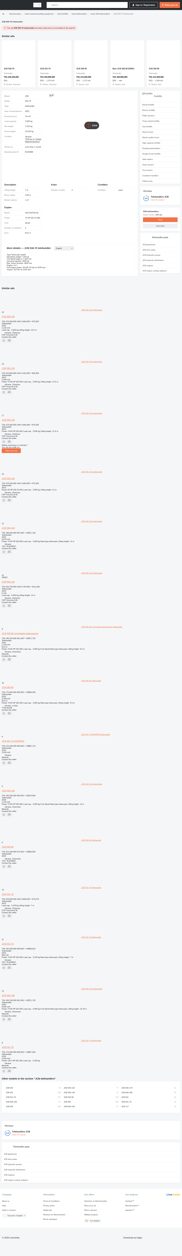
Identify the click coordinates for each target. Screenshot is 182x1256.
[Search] (49, 5)
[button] (4, 340)
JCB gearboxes (148, 244)
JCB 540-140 (8, 528)
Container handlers (150, 176)
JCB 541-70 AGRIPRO (13, 741)
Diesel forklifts (148, 105)
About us (5, 1201)
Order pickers (148, 165)
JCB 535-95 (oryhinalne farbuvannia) (20, 633)
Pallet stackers (148, 116)
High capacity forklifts (151, 143)
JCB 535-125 (8, 316)
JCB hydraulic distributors (153, 260)
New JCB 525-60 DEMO (123, 68)
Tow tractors (147, 170)
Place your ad (11, 451)
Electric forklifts (148, 110)
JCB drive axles (148, 250)
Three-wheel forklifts (150, 121)
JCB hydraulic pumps (151, 255)
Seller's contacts (9, 1210)
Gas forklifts (147, 126)
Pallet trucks (147, 181)
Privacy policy (49, 1206)
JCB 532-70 (9, 68)
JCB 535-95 (81, 68)
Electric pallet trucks (150, 137)
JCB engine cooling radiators (154, 271)
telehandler (30, 106)
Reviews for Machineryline (54, 1215)
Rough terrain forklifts (151, 154)
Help (4, 1206)
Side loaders (147, 159)
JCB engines (147, 265)
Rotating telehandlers (151, 148)
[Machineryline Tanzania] (16, 5)
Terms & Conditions (51, 1201)
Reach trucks (147, 132)
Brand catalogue (50, 1219)
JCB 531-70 (45, 68)
